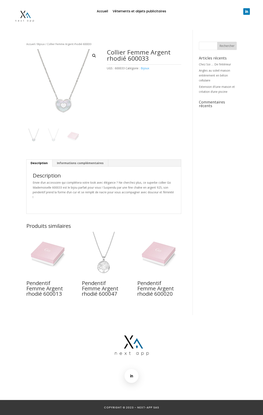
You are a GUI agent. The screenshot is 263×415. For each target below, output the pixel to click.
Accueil (102, 11)
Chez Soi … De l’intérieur (215, 64)
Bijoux (41, 44)
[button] (94, 55)
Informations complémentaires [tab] (80, 163)
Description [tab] (39, 163)
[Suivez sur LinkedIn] (246, 11)
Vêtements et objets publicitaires (139, 11)
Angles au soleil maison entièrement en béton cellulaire (214, 75)
